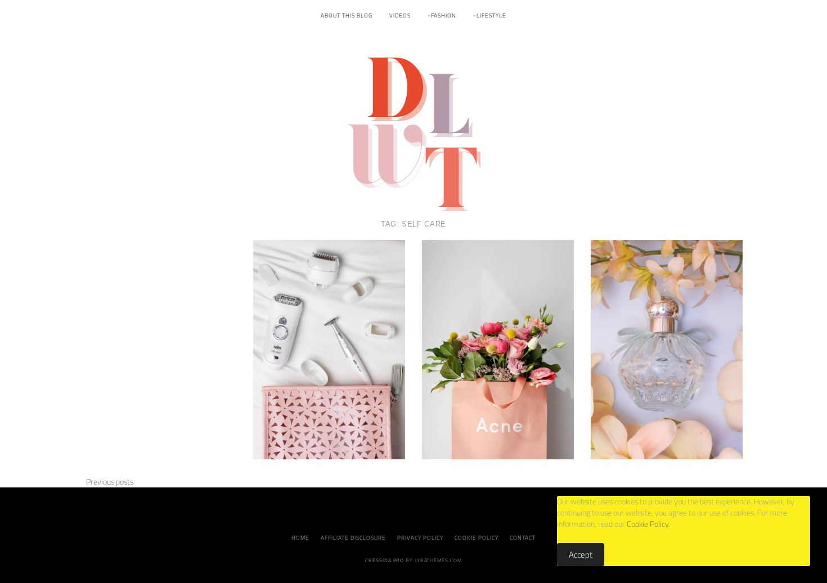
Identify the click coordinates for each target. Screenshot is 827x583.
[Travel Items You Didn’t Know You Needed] (329, 348)
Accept (580, 554)
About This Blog (346, 15)
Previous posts (108, 481)
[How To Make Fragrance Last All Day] (667, 348)
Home (300, 537)
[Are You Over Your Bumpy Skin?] (498, 348)
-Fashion (442, 15)
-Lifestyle (489, 15)
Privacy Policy (420, 537)
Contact (523, 537)
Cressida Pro (384, 560)
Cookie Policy (476, 537)
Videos (400, 15)
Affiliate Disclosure (353, 537)
